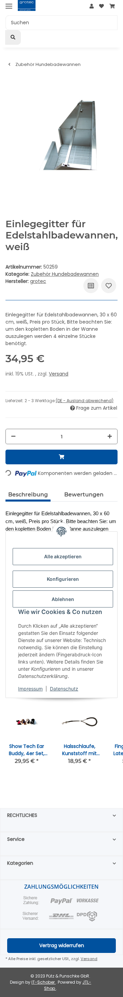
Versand (58, 373)
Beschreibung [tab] (28, 494)
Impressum (30, 689)
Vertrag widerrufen (61, 945)
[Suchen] (13, 37)
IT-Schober (43, 982)
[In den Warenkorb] (61, 457)
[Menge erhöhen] (109, 436)
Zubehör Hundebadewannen (65, 274)
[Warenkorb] (112, 6)
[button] (91, 6)
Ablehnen (63, 599)
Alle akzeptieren (63, 556)
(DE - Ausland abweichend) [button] (84, 401)
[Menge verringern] (13, 436)
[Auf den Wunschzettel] (108, 285)
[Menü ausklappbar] (8, 6)
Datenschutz (64, 689)
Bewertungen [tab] (84, 494)
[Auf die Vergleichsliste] (90, 285)
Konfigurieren (63, 579)
